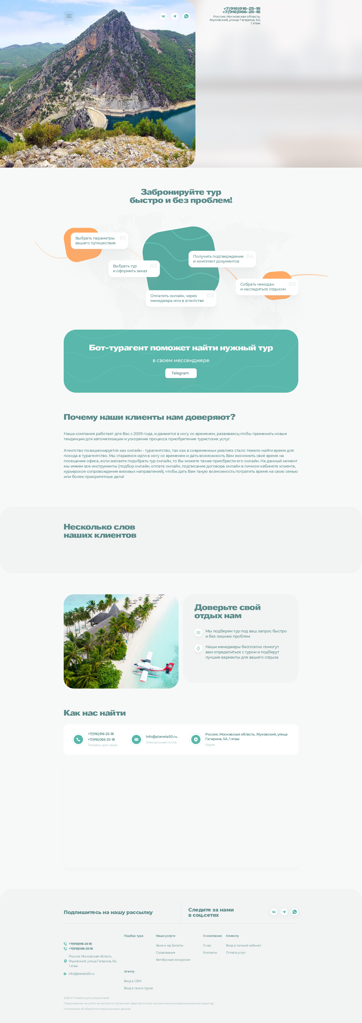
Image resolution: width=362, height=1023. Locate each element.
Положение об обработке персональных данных (97, 1008)
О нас (207, 945)
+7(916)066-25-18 (241, 12)
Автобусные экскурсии (173, 960)
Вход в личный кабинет (243, 945)
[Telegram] (174, 16)
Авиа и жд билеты (169, 945)
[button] (7, 86)
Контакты (210, 952)
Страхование (165, 952)
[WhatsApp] (186, 16)
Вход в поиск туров (138, 988)
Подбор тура (133, 936)
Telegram (180, 373)
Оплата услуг (236, 952)
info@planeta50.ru (161, 737)
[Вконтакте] (163, 16)
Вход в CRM (132, 981)
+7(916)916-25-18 (241, 9)
